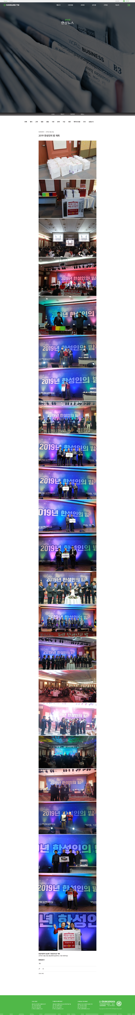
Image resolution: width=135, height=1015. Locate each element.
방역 (58, 122)
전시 (84, 122)
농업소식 (91, 122)
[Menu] (128, 5)
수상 (64, 122)
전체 (26, 122)
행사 (31, 122)
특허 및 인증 (77, 122)
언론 (69, 122)
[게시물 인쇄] (43, 968)
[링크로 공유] (39, 968)
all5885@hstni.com (85, 1008)
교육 (36, 122)
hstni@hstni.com (39, 1008)
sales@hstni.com (59, 1008)
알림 (47, 122)
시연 (53, 122)
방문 (42, 122)
